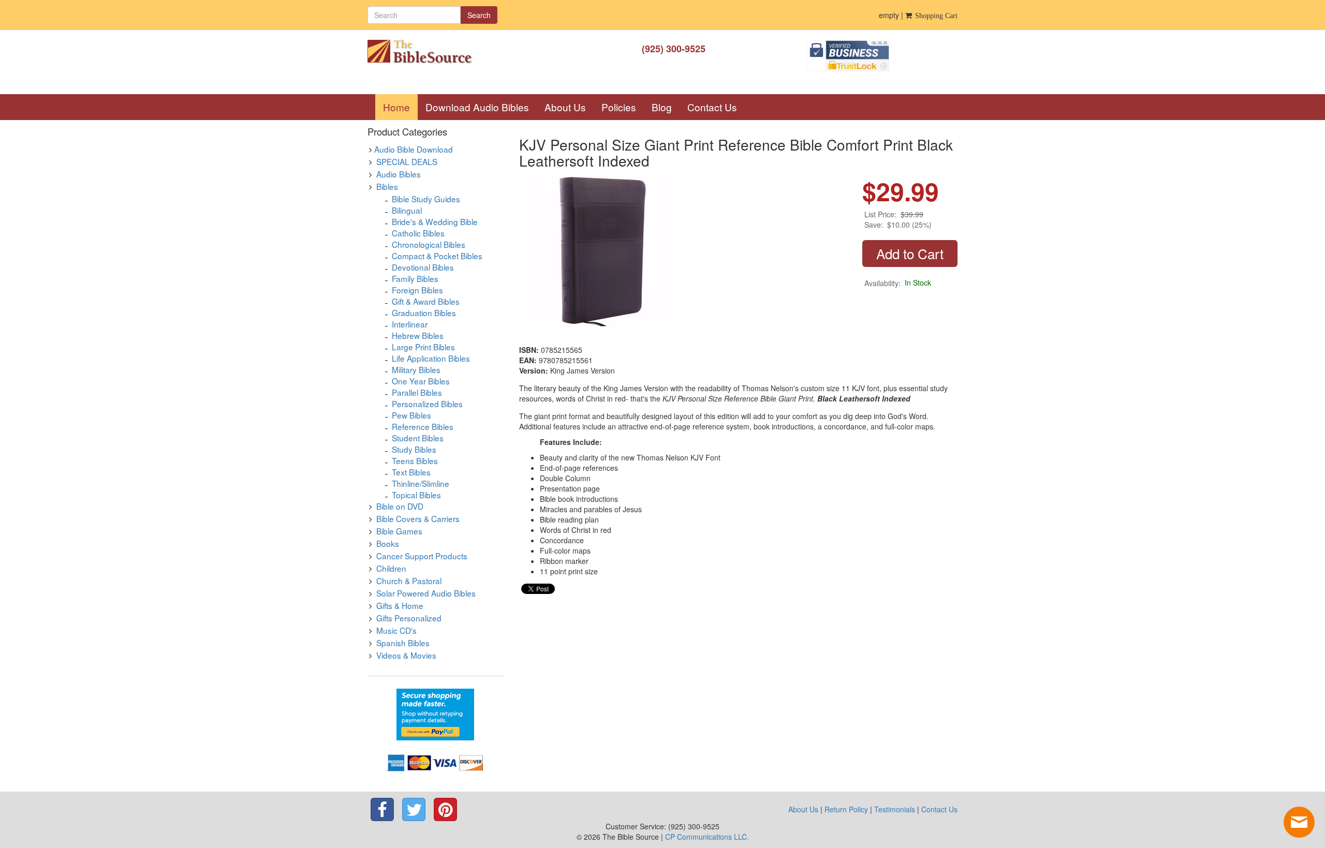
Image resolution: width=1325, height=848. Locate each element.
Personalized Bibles (427, 403)
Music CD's (396, 630)
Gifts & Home (399, 605)
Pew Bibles (411, 415)
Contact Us (712, 107)
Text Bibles (411, 472)
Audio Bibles (398, 174)
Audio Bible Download (413, 149)
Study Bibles (414, 449)
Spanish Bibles (403, 642)
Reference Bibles (422, 426)
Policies (618, 107)
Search (479, 15)
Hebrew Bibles (418, 335)
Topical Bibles (416, 494)
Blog (662, 107)
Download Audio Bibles (477, 107)
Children (391, 568)
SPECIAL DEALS (406, 161)
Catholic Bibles (418, 233)
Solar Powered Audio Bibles (426, 593)
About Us (565, 107)
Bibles (387, 186)
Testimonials (894, 809)
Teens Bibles (415, 460)
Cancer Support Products (421, 555)
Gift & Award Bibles (426, 301)
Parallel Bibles (417, 392)
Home (400, 106)
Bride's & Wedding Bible (435, 221)
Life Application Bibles (431, 358)
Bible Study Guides (426, 198)
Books (387, 543)
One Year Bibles (421, 380)
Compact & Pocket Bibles (437, 255)
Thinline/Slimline (420, 483)
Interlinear (410, 324)
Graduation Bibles (424, 312)
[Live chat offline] (1299, 822)
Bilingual (407, 210)
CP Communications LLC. (707, 836)
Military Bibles (416, 369)
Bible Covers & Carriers (418, 518)
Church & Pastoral (408, 580)
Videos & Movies (406, 655)
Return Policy (846, 809)
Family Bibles (415, 278)
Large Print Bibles (423, 346)
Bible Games (399, 531)
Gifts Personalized (408, 617)
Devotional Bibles (423, 267)
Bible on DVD (399, 506)
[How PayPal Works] (435, 713)
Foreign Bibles (417, 289)
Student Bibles (418, 437)
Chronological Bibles (428, 244)
